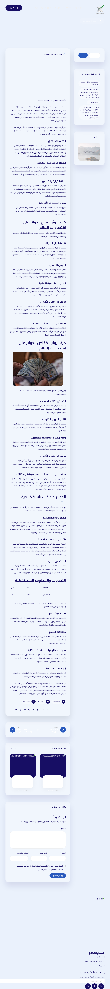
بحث (83, 55)
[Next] (11, 748)
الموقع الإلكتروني (22, 853)
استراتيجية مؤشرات (93, 102)
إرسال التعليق (58, 875)
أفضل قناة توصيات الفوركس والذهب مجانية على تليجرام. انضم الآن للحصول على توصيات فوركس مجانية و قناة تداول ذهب (89, 93)
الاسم (63, 853)
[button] (29, 8)
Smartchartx (56, 701)
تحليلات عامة (26, 701)
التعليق (63, 828)
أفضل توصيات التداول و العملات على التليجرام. (90, 83)
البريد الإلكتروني (41, 853)
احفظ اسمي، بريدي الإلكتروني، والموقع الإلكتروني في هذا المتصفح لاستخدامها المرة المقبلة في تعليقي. (40, 867)
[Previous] (15, 748)
